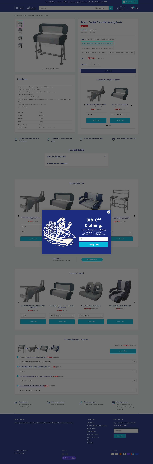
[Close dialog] (108, 212)
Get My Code (94, 244)
